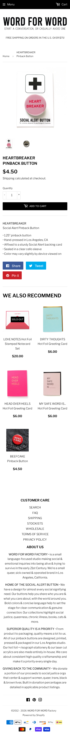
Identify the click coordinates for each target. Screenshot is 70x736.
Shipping (9, 178)
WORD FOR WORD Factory (41, 710)
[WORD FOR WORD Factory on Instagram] (40, 700)
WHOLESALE (35, 528)
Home (6, 56)
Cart (64, 4)
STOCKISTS (35, 523)
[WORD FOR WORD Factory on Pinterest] (34, 700)
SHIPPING (35, 518)
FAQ (35, 513)
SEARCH (35, 507)
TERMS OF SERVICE (35, 534)
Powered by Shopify (34, 715)
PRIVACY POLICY (35, 539)
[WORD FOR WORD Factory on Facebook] (28, 700)
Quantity (8, 188)
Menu (11, 4)
